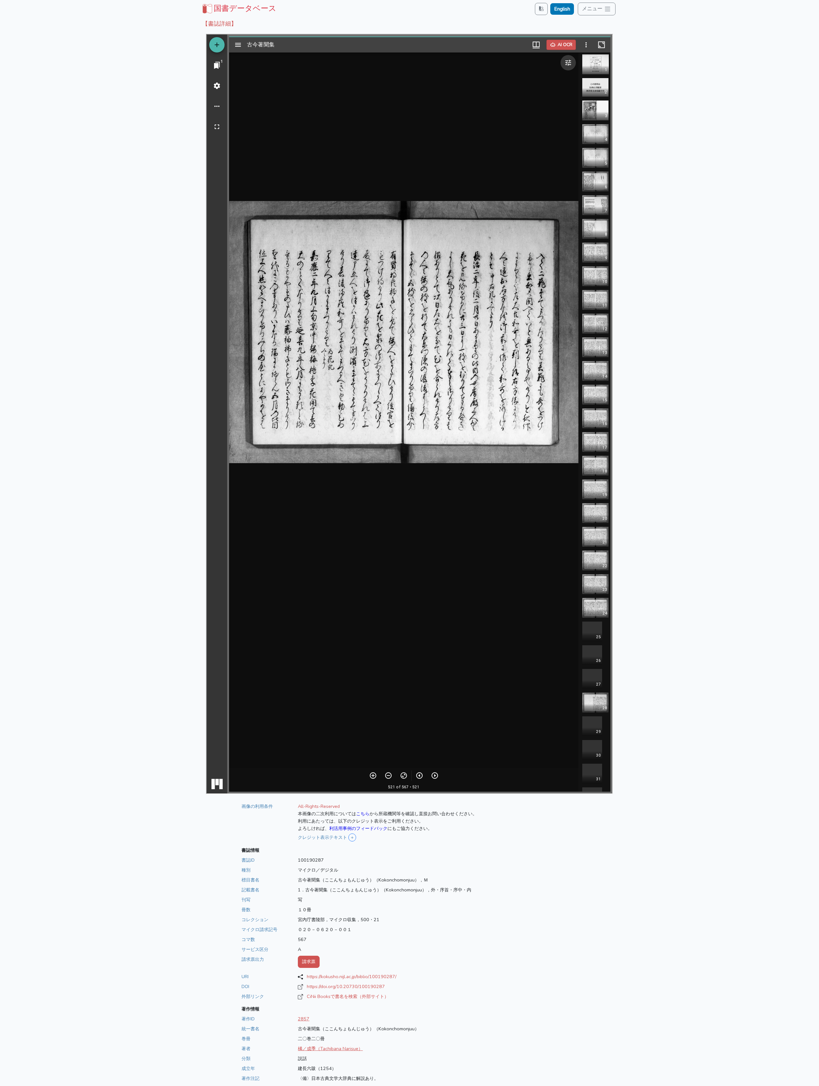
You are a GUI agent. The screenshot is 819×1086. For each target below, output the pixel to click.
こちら (363, 813)
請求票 (308, 961)
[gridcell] (238, 8)
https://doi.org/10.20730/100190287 (346, 986)
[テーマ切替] (541, 9)
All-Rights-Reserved (319, 806)
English (562, 8)
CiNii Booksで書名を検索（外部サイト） (348, 996)
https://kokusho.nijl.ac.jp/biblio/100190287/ (351, 976)
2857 (303, 1019)
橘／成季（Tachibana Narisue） (330, 1048)
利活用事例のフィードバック (358, 828)
